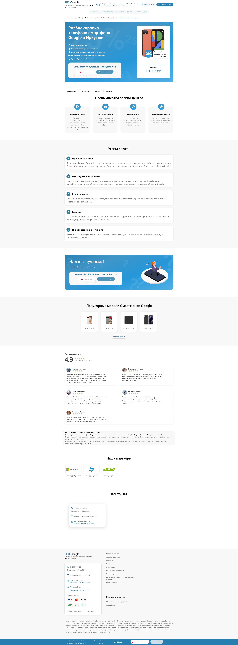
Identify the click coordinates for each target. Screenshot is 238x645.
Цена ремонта (119, 12)
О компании (94, 12)
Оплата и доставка (113, 557)
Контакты (138, 12)
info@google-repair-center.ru (80, 575)
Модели (97, 91)
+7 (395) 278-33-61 (130, 4)
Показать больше (119, 336)
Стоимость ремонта (113, 554)
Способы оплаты (112, 583)
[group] (73, 471)
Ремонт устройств (107, 12)
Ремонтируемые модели (115, 570)
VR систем (110, 602)
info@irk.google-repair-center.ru (85, 516)
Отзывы (145, 12)
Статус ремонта (149, 4)
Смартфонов (123, 602)
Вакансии (129, 12)
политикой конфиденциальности (108, 75)
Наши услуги (111, 574)
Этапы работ (86, 91)
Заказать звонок (165, 4)
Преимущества (71, 91)
